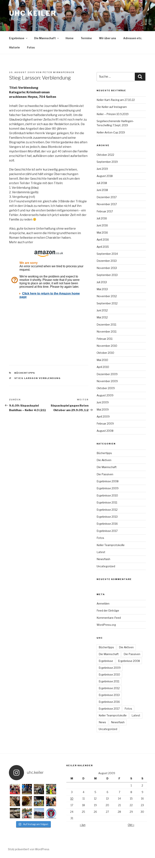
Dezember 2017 (107, 197)
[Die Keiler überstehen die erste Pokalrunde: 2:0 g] (39, 801)
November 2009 (107, 381)
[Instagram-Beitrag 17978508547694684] (15, 801)
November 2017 (107, 204)
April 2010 (103, 367)
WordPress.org (106, 624)
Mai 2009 (103, 409)
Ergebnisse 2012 (107, 509)
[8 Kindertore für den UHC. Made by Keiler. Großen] (27, 789)
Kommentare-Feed (109, 617)
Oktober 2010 (105, 352)
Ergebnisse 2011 (107, 502)
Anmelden (103, 603)
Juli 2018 (102, 183)
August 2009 (105, 395)
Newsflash (103, 559)
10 (71, 798)
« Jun (82, 824)
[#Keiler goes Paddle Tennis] (15, 789)
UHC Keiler (32, 13)
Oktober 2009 (106, 388)
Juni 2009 (103, 402)
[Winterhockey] (51, 789)
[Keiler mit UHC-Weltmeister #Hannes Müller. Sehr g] (39, 789)
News (102, 722)
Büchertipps (24, 373)
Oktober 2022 (105, 154)
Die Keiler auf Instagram (112, 106)
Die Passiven (105, 474)
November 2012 (107, 296)
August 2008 (105, 430)
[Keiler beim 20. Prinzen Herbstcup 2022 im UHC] (51, 801)
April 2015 (103, 246)
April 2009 (103, 416)
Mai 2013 (102, 289)
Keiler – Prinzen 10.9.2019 (113, 114)
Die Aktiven (104, 460)
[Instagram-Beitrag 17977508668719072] (51, 813)
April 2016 (103, 239)
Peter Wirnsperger (58, 72)
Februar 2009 (105, 423)
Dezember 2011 (106, 324)
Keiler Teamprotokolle (111, 545)
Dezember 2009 (107, 374)
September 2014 (107, 253)
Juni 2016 (102, 225)
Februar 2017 (105, 211)
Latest (101, 552)
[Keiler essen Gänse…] (27, 801)
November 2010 (107, 345)
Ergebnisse (16, 38)
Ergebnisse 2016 (107, 523)
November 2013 (107, 268)
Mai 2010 (102, 360)
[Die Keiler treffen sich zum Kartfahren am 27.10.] (27, 813)
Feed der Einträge (108, 610)
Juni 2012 (102, 310)
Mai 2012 (102, 317)
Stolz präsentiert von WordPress (28, 849)
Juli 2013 (102, 282)
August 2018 (105, 176)
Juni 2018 (102, 190)
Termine (86, 38)
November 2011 (106, 331)
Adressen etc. (132, 38)
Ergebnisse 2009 (108, 488)
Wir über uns (107, 38)
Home (70, 38)
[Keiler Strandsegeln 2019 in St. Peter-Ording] (39, 813)
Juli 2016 (102, 218)
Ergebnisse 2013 (107, 516)
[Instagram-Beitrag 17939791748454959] (15, 813)
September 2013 (107, 275)
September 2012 (107, 303)
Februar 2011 (104, 338)
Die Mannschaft (45, 38)
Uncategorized (106, 566)
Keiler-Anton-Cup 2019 (111, 132)
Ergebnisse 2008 (108, 481)
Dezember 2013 (107, 260)
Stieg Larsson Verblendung (37, 378)
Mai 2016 (102, 232)
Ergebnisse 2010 (107, 495)
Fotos (31, 47)
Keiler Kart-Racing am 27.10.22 (116, 99)
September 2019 (107, 161)
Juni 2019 (102, 168)
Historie (14, 47)
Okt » (131, 824)
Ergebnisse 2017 (107, 530)
